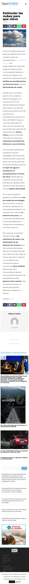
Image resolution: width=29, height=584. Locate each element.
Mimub (4, 571)
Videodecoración (6, 566)
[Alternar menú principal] (25, 4)
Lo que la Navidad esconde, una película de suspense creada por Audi (14, 451)
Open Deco (5, 557)
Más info (18, 581)
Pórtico (4, 562)
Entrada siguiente (14, 343)
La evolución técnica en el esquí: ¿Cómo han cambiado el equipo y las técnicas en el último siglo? (14, 500)
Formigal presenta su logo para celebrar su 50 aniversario (14, 458)
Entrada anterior (14, 339)
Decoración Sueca (6, 558)
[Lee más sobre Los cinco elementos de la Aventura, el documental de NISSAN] (13, 404)
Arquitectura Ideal (6, 560)
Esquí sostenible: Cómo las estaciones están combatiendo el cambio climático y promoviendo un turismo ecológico (14, 490)
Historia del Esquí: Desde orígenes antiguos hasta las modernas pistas (14, 519)
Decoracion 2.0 (6, 555)
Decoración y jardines (7, 569)
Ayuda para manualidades (8, 568)
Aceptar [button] (12, 581)
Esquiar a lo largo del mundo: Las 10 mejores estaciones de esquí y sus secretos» (14, 510)
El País (12, 299)
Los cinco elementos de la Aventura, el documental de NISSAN (14, 426)
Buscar (24, 468)
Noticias (5, 22)
